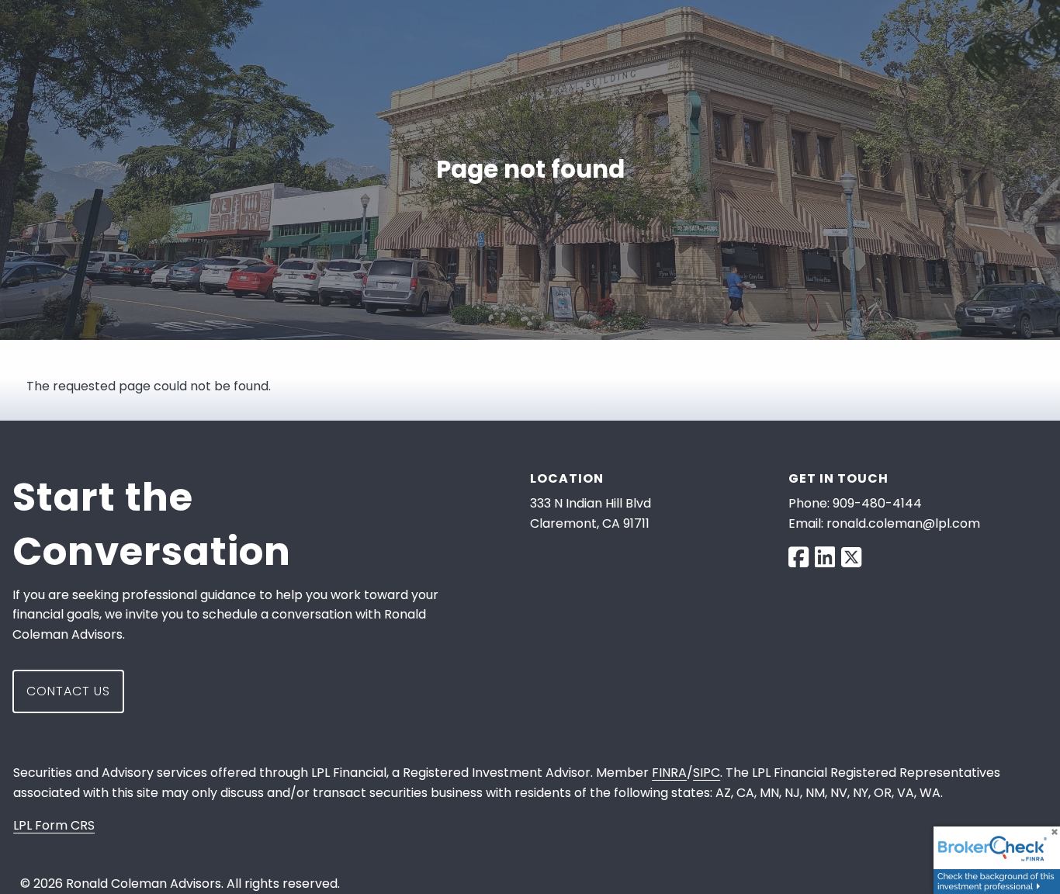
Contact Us (68, 691)
